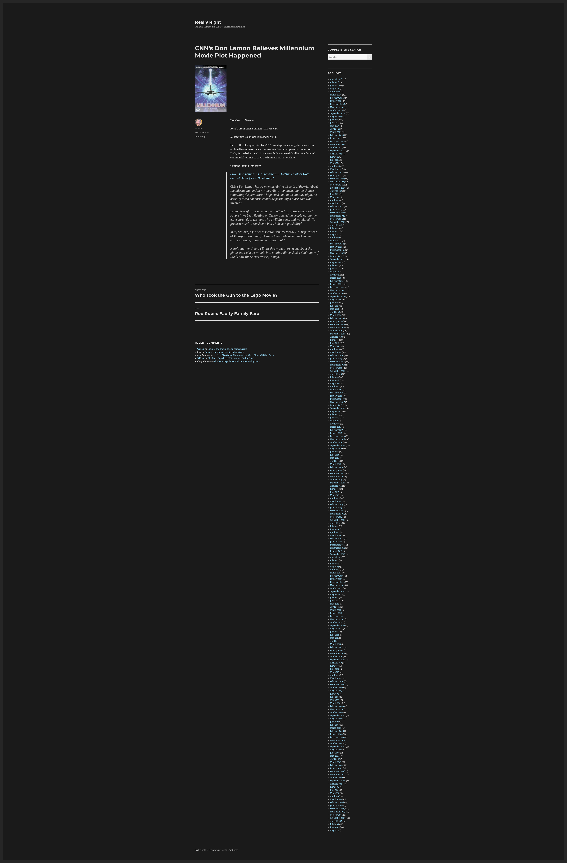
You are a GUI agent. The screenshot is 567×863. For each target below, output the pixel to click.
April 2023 (335, 200)
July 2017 (334, 414)
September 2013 (337, 554)
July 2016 (334, 451)
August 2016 (336, 448)
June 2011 (334, 635)
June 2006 (335, 790)
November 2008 (337, 709)
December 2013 (337, 545)
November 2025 (337, 107)
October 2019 (336, 330)
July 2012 (334, 597)
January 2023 (336, 209)
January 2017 (336, 433)
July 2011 (334, 632)
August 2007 (336, 749)
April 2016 (335, 461)
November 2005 (337, 812)
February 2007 (337, 765)
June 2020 (335, 306)
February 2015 (336, 504)
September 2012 (337, 591)
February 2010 (336, 681)
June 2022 (335, 231)
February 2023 (337, 206)
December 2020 (337, 287)
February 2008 (337, 731)
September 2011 (337, 625)
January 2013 (336, 579)
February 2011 (336, 647)
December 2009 (337, 684)
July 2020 (334, 303)
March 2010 (335, 678)
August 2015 (336, 486)
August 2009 (336, 690)
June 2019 (334, 343)
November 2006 (337, 774)
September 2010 (337, 659)
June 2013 (334, 563)
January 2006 (336, 805)
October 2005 (336, 815)
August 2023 (336, 191)
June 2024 (335, 160)
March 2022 (336, 240)
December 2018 (337, 361)
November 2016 (337, 439)
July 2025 (334, 119)
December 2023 (337, 178)
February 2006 (337, 802)
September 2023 (337, 188)
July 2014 (334, 526)
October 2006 (336, 777)
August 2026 (336, 79)
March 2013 (335, 573)
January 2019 (336, 358)
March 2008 (336, 728)
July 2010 (334, 666)
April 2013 (334, 569)
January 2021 (336, 284)
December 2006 (337, 771)
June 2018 (334, 380)
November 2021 (337, 253)
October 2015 (336, 479)
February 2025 (337, 135)
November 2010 (337, 653)
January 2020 (336, 321)
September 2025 (338, 113)
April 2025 (335, 129)
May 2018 (334, 383)
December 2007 (337, 737)
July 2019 (334, 340)
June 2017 (334, 417)
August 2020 (336, 299)
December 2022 (337, 213)
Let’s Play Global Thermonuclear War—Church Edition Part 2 (245, 355)
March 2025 (336, 132)
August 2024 (336, 154)
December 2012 (337, 582)
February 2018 (336, 393)
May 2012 (334, 604)
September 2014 (337, 520)
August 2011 (335, 628)
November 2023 (337, 181)
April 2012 (335, 607)
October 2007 (336, 743)
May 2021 (334, 271)
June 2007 (335, 753)
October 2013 (336, 551)
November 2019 (337, 327)
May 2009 (334, 700)
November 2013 (337, 548)
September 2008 (338, 715)
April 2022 (335, 237)
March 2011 (335, 644)
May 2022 (334, 234)
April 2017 (335, 424)
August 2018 (336, 374)
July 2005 (334, 824)
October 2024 (336, 147)
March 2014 (335, 535)
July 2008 (334, 722)
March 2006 (336, 799)
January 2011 (336, 650)
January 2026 (336, 101)
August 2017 (336, 411)
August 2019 (336, 337)
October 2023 (336, 185)
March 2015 (335, 501)
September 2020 (338, 296)
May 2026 (334, 88)
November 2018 (337, 365)
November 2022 (337, 216)
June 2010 (334, 669)
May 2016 (334, 458)
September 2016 (337, 445)
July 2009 (334, 694)
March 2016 (335, 464)
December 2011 (337, 616)
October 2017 (336, 405)
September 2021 (337, 259)
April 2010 (335, 675)
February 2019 (337, 355)
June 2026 (335, 85)
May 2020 (334, 309)
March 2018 (335, 389)
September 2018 (337, 371)
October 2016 (336, 442)
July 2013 (334, 560)
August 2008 (336, 718)
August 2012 (336, 594)
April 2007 (335, 759)
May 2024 (334, 163)
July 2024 (334, 157)
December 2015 (337, 473)
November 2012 (337, 585)
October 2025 (336, 110)
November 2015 (337, 476)
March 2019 (335, 352)
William (199, 128)
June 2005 (335, 827)
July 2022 (334, 228)
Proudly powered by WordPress (223, 850)
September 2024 (338, 150)
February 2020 (337, 318)
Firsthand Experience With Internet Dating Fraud (231, 358)
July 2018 (334, 377)
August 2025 (336, 116)
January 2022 (336, 247)
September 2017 (337, 408)
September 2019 (337, 334)
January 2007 (336, 768)
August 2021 (336, 262)
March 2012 (335, 610)
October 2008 (336, 712)
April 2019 (335, 349)
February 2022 (337, 244)
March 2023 (335, 203)
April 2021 (335, 275)
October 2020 (336, 293)
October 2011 (336, 622)
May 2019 (334, 346)
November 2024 (337, 144)
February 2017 (336, 430)
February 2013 (336, 576)
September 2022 (338, 222)
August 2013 (336, 557)
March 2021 (335, 278)
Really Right (208, 22)
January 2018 (336, 396)
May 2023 (334, 197)
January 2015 (336, 507)
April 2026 (335, 91)
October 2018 (336, 368)
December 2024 (337, 141)
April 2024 (335, 166)
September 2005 (338, 818)
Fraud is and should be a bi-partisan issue (227, 349)
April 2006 (335, 796)
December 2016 (337, 436)
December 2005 (337, 808)
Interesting (200, 136)
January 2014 (336, 542)
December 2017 (337, 399)
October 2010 (336, 656)
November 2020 (337, 290)
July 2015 (334, 489)
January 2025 (336, 138)
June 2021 (334, 268)
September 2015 (337, 483)
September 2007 (338, 746)
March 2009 (336, 703)
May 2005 (334, 830)
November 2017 (337, 402)
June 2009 (335, 697)
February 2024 (337, 172)
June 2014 (334, 529)
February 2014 (336, 538)
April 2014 (335, 532)
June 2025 (335, 122)
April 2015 (335, 498)
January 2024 (336, 175)
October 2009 (336, 687)
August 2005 (336, 821)
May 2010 (334, 672)
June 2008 (335, 725)
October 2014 (336, 517)
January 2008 (336, 734)
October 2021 (336, 256)
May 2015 (334, 495)
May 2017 (334, 420)
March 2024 (336, 169)
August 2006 (336, 784)
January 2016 (336, 470)
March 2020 (336, 315)
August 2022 (336, 225)
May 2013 (334, 566)
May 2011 (334, 638)
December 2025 (337, 104)
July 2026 (334, 82)
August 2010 (336, 663)
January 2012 (336, 613)
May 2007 (334, 756)
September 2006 (338, 780)
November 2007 (337, 740)
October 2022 (336, 219)
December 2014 (337, 510)
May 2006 (334, 793)
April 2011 (334, 641)
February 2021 (336, 281)
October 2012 (336, 588)
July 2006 (334, 787)
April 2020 (335, 312)
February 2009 (337, 706)
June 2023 (334, 194)
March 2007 (336, 762)
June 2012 (334, 600)
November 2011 (337, 619)
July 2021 (334, 265)
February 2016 (337, 467)
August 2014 (336, 523)
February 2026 (337, 98)
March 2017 (335, 427)
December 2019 (337, 324)
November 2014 (337, 514)
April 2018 (335, 386)
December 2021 (337, 250)
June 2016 (334, 455)
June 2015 (334, 492)
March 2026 (336, 95)
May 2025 (334, 126)
